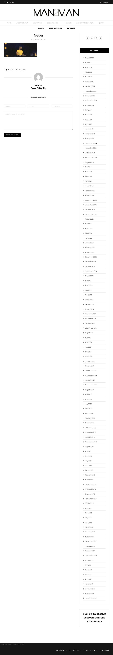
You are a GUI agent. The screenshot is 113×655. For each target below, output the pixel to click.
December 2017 (90, 541)
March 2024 (89, 186)
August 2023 (89, 219)
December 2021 (90, 314)
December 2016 (90, 598)
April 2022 (88, 295)
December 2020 (91, 371)
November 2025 (90, 91)
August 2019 (89, 446)
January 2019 (89, 480)
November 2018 (90, 489)
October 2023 (90, 209)
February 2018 (90, 532)
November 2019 (90, 432)
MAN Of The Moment (84, 23)
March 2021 (89, 356)
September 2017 (91, 555)
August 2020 (89, 390)
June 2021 (88, 342)
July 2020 (88, 394)
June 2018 (88, 513)
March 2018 (89, 527)
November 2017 (90, 546)
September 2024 (91, 157)
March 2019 (89, 470)
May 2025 (88, 119)
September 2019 (91, 442)
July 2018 (88, 508)
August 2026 (89, 58)
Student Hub (22, 23)
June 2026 (88, 67)
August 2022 (89, 276)
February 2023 (90, 247)
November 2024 (91, 148)
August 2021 (89, 333)
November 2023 (91, 205)
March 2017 (89, 584)
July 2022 (88, 280)
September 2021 (91, 328)
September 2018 (91, 499)
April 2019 (88, 465)
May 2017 (88, 574)
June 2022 (88, 285)
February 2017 (90, 589)
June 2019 (88, 456)
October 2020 (90, 380)
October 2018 (90, 494)
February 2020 (90, 418)
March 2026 (89, 81)
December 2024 (91, 143)
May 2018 (88, 518)
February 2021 (90, 361)
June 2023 (88, 228)
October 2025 (90, 96)
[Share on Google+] (20, 69)
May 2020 (88, 404)
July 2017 (88, 565)
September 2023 (91, 214)
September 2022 (91, 271)
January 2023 (89, 252)
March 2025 (89, 129)
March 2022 (89, 299)
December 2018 (91, 484)
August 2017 (89, 560)
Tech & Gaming (55, 28)
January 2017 (89, 593)
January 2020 (89, 423)
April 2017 (88, 579)
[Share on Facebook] (12, 69)
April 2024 (88, 181)
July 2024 (88, 167)
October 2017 (90, 551)
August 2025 (89, 105)
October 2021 (90, 323)
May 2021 (88, 347)
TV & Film (71, 28)
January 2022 (89, 309)
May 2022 (88, 290)
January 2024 (89, 195)
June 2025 (88, 115)
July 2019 (88, 451)
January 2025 (89, 138)
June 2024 (88, 171)
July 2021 (88, 337)
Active (41, 28)
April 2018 (88, 522)
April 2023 (88, 238)
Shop (9, 23)
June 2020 (88, 399)
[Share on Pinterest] (24, 69)
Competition (52, 23)
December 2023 (91, 200)
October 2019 (90, 437)
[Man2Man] (56, 12)
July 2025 (88, 110)
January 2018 (89, 536)
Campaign (37, 23)
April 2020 (88, 408)
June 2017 (88, 570)
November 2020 (91, 375)
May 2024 (88, 176)
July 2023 (88, 224)
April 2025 (88, 124)
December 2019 (90, 427)
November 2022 (90, 262)
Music (101, 23)
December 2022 (91, 257)
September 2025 (91, 100)
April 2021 (88, 352)
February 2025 (90, 134)
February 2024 (90, 190)
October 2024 (90, 153)
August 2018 (89, 503)
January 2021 (89, 366)
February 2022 (90, 304)
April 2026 (88, 77)
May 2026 (88, 72)
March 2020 (89, 413)
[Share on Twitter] (16, 69)
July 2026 (88, 62)
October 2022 (90, 266)
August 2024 (89, 162)
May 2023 (88, 233)
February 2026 (90, 86)
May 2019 (88, 461)
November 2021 (90, 318)
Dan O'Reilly (38, 88)
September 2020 (91, 385)
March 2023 (89, 243)
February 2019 (90, 475)
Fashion (67, 23)
